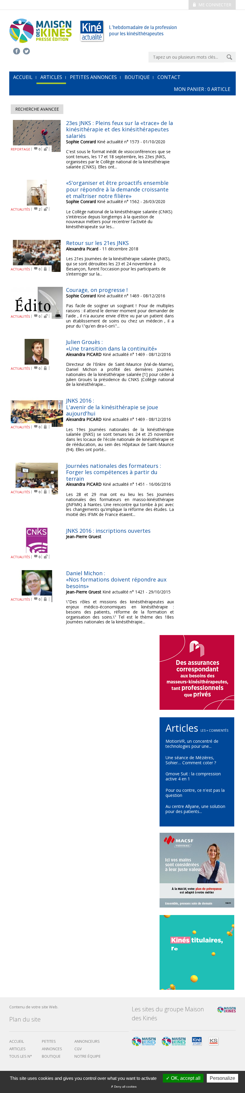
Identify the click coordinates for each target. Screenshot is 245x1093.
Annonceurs (87, 1041)
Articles (51, 77)
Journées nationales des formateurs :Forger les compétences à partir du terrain (113, 472)
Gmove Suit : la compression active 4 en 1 (193, 776)
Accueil (16, 1041)
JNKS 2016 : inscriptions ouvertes (108, 530)
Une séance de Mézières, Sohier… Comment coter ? (191, 760)
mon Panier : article (202, 89)
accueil (23, 77)
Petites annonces (93, 77)
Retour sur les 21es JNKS (97, 242)
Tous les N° (20, 1056)
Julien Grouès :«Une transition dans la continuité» (111, 345)
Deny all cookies (125, 1086)
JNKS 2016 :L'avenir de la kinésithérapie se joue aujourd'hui (112, 407)
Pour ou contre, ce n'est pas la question (195, 792)
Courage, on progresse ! (97, 289)
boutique (51, 1056)
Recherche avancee (37, 109)
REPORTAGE (20, 149)
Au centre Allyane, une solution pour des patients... (195, 808)
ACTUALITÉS (20, 209)
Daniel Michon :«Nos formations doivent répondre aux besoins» (116, 580)
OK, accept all (185, 1078)
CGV (78, 1048)
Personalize (222, 1078)
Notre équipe (87, 1056)
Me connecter (214, 4)
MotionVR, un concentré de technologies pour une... (192, 743)
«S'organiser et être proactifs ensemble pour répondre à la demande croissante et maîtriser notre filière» (117, 189)
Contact (168, 77)
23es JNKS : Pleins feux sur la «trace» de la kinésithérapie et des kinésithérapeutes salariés (119, 129)
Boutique (137, 77)
